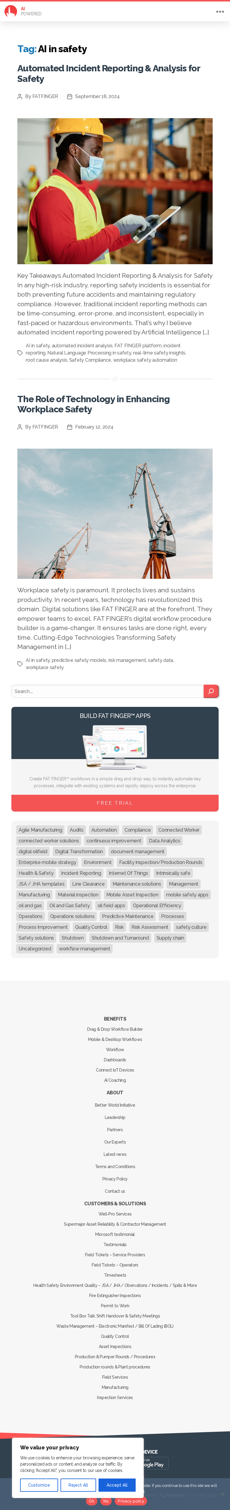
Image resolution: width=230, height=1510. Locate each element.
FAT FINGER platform (138, 345)
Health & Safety (36, 873)
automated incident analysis (82, 345)
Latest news (115, 1154)
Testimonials (114, 1244)
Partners (115, 1129)
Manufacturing (34, 895)
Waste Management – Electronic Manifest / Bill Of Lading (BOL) (114, 1326)
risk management (127, 660)
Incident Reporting (81, 873)
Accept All (117, 1485)
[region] (78, 1468)
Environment (97, 862)
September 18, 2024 (97, 96)
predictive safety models (79, 660)
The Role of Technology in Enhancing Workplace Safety (93, 404)
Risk (119, 927)
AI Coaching (115, 1080)
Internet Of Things (128, 873)
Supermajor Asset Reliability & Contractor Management (115, 1224)
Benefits (115, 1019)
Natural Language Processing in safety (89, 353)
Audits (76, 830)
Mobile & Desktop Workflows (115, 1039)
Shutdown (73, 938)
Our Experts (115, 1142)
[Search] (211, 691)
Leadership (115, 1117)
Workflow (115, 1049)
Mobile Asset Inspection (132, 895)
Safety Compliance (90, 360)
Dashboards (115, 1059)
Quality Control (91, 927)
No (106, 1501)
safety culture (191, 927)
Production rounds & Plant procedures (115, 1367)
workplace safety (45, 667)
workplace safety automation (145, 360)
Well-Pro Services (115, 1214)
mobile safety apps (187, 895)
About (115, 1093)
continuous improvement (114, 841)
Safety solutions (36, 938)
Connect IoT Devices (115, 1070)
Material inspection (78, 895)
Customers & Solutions (115, 1204)
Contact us (115, 1191)
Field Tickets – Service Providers (115, 1254)
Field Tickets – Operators (115, 1265)
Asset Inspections (115, 1346)
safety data (160, 660)
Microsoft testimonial (114, 1234)
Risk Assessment (149, 927)
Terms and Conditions (115, 1166)
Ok (91, 1501)
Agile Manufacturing (40, 830)
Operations (30, 916)
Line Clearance (88, 884)
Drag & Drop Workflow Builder (115, 1029)
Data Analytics (164, 841)
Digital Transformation (79, 851)
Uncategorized (35, 949)
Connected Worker (178, 830)
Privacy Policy (115, 1179)
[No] (223, 1494)
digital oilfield (33, 851)
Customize (39, 1485)
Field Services (115, 1377)
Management (183, 884)
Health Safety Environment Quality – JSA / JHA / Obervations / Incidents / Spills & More (115, 1285)
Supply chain (170, 938)
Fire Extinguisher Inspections (115, 1295)
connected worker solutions (49, 841)
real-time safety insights (159, 353)
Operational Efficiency (157, 905)
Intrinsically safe (173, 873)
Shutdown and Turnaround (120, 938)
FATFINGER (45, 96)
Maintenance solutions (137, 884)
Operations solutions (72, 916)
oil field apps (111, 905)
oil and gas (30, 905)
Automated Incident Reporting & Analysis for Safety (108, 73)
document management (137, 851)
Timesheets (115, 1275)
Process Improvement (43, 927)
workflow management (84, 949)
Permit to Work (115, 1305)
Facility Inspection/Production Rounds (160, 862)
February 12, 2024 (94, 427)
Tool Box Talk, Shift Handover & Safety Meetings (115, 1316)
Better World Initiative (115, 1105)
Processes (172, 916)
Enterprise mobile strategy (47, 862)
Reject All (78, 1485)
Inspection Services (115, 1397)
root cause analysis (46, 360)
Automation (104, 830)
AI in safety (38, 345)
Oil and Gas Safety (69, 905)
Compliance (138, 830)
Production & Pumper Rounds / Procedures (115, 1356)
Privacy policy (131, 1501)
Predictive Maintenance (127, 916)
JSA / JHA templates (41, 884)
